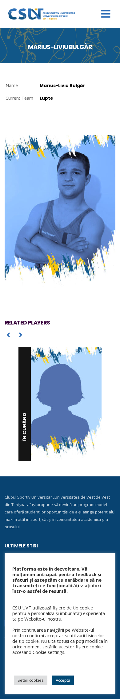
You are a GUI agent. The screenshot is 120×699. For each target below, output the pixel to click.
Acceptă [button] (63, 680)
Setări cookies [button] (31, 680)
